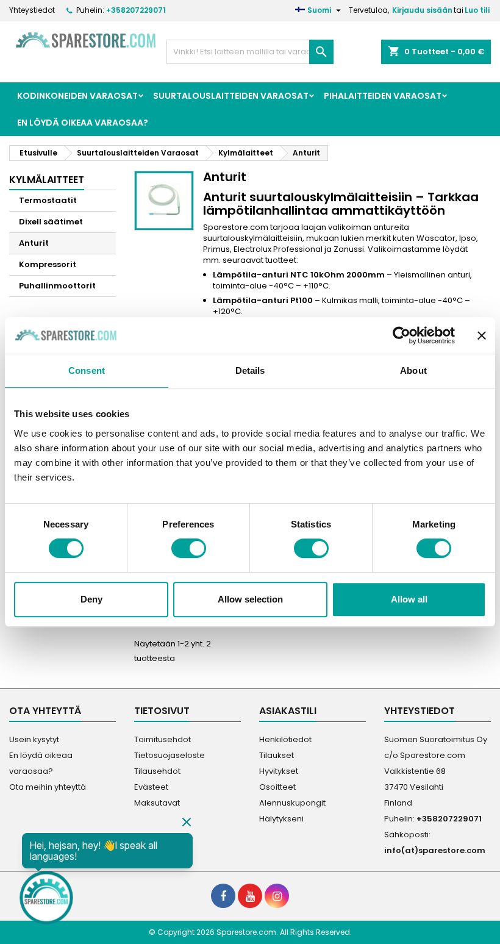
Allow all (409, 599)
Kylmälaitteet (46, 180)
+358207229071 (136, 10)
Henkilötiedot (285, 739)
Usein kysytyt (34, 739)
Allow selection (250, 599)
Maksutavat (157, 803)
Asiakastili (287, 711)
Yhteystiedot (32, 10)
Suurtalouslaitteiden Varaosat (231, 96)
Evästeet (151, 787)
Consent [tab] (86, 370)
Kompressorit (47, 264)
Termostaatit (48, 200)
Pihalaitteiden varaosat (382, 96)
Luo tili (477, 10)
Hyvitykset (278, 771)
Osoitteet (277, 787)
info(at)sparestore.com (434, 850)
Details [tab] (250, 370)
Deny (91, 599)
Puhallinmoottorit (57, 285)
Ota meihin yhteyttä (47, 787)
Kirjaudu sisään (422, 10)
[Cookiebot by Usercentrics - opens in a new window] (401, 335)
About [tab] (413, 370)
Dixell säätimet (51, 221)
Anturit (34, 243)
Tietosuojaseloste (169, 755)
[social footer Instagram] (277, 896)
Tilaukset (276, 755)
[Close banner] (481, 335)
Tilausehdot (157, 771)
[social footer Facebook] (223, 896)
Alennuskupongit (292, 803)
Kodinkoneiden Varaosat (77, 96)
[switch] (188, 548)
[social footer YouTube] (250, 896)
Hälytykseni (281, 818)
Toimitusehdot (162, 739)
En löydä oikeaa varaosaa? (82, 122)
